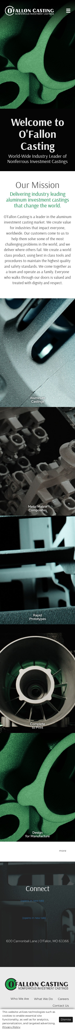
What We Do (43, 999)
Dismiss (66, 1019)
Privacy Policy (11, 1027)
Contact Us (61, 1005)
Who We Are (20, 998)
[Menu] (68, 10)
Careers (63, 999)
